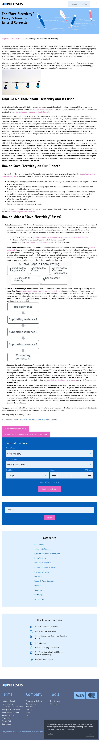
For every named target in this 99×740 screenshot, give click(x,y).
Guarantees (6, 724)
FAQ (27, 715)
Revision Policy (8, 715)
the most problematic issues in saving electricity (39, 291)
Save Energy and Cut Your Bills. (38, 242)
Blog (28, 712)
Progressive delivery (34, 701)
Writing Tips (39, 599)
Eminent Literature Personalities (47, 553)
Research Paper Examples (44, 581)
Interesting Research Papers (45, 567)
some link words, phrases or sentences (62, 380)
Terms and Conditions (10, 712)
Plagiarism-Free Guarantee (12, 707)
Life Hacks (38, 576)
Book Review (39, 544)
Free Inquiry (55, 704)
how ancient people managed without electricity (31, 112)
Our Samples (55, 701)
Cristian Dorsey (28, 419)
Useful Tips (38, 595)
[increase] (89, 475)
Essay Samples (15, 39)
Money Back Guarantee (11, 709)
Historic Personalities (42, 563)
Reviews (37, 585)
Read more (50, 734)
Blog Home (5, 39)
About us (29, 707)
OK (90, 734)
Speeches (38, 590)
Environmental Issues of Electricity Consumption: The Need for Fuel (61, 237)
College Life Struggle (42, 549)
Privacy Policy (7, 718)
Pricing (29, 709)
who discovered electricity (43, 109)
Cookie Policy (7, 721)
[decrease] (53, 475)
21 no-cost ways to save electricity (21, 211)
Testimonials (31, 704)
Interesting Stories (41, 572)
